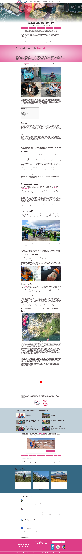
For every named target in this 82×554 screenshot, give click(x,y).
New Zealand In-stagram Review (58, 414)
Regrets (22, 111)
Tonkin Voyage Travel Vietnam (30, 519)
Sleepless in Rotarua (24, 113)
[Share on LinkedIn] (57, 28)
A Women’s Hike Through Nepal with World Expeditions (40, 484)
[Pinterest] (25, 547)
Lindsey (25, 458)
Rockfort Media (31, 552)
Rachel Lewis (27, 508)
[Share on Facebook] (41, 28)
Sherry (34, 25)
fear (22, 458)
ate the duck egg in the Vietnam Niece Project (45, 158)
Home (43, 552)
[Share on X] (24, 28)
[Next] (65, 480)
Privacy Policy (53, 552)
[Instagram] (22, 547)
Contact (60, 552)
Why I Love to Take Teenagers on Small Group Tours (58, 428)
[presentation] (20, 415)
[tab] (39, 489)
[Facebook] (20, 547)
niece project (30, 458)
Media (46, 546)
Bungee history (23, 116)
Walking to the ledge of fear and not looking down (29, 118)
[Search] (63, 542)
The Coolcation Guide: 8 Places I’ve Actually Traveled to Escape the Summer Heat (23, 484)
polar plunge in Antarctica (39, 141)
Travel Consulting (37, 1)
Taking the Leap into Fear (58, 420)
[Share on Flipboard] (49, 28)
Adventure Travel (35, 20)
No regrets (23, 112)
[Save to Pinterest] (32, 28)
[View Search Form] (65, 1)
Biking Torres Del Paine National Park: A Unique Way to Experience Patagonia (58, 484)
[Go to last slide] (16, 480)
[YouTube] (28, 547)
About (35, 546)
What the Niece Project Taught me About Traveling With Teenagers (33, 428)
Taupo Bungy (24, 286)
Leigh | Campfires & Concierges (30, 500)
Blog (62, 1)
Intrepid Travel (42, 433)
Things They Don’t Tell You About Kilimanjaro (52, 462)
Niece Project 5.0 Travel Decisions (32, 414)
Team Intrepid (23, 114)
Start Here (47, 552)
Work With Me (41, 546)
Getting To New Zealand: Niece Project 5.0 (32, 421)
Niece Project (42, 48)
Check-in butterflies (24, 115)
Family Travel (42, 20)
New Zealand (47, 20)
